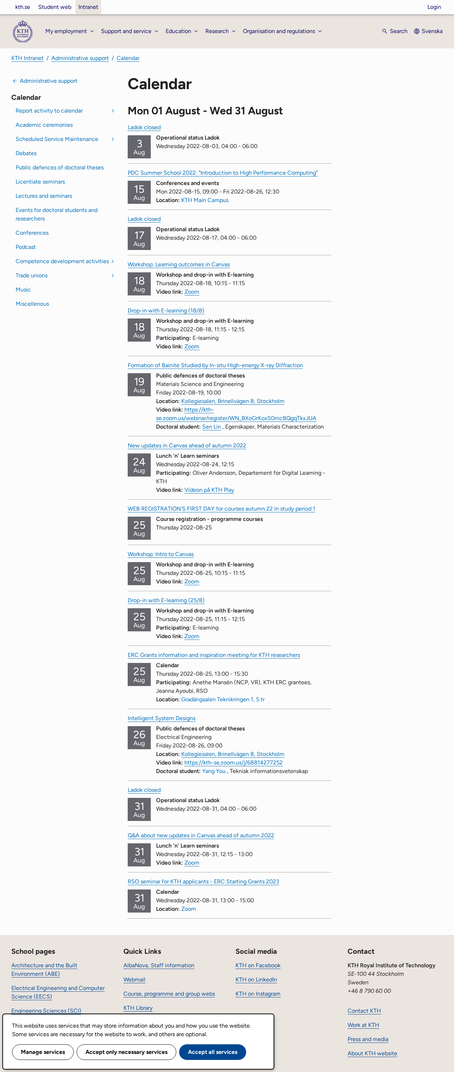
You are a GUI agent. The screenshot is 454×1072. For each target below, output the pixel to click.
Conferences (32, 232)
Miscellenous (32, 303)
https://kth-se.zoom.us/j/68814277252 (233, 762)
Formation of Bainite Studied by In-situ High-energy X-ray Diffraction (215, 365)
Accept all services (212, 1052)
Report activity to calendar (49, 110)
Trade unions (32, 275)
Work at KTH (363, 1025)
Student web (54, 7)
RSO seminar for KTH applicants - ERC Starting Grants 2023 (203, 881)
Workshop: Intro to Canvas (161, 554)
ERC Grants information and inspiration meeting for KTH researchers (214, 655)
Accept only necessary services (126, 1052)
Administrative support (80, 58)
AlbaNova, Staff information (158, 965)
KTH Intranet (27, 58)
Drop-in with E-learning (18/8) (166, 310)
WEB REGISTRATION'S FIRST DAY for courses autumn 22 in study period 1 (221, 508)
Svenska (432, 31)
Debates (26, 153)
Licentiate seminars (40, 181)
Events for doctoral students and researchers (57, 214)
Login (434, 7)
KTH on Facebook (258, 965)
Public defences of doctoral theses (60, 167)
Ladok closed (144, 127)
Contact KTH (364, 1010)
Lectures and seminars (44, 195)
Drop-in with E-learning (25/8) (166, 600)
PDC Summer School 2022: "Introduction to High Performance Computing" (223, 172)
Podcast (26, 247)
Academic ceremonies (44, 124)
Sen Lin (211, 426)
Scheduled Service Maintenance (57, 139)
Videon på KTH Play (209, 489)
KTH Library (138, 1008)
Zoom (191, 291)
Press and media (368, 1039)
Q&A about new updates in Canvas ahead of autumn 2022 (201, 835)
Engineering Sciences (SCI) (46, 1010)
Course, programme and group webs (169, 993)
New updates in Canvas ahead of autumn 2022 (187, 445)
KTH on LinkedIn (256, 979)
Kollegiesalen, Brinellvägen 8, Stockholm (232, 401)
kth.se (22, 7)
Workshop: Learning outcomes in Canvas (179, 264)
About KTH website (372, 1053)
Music (23, 289)
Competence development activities (62, 261)
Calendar (128, 58)
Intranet (88, 7)
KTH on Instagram (258, 993)
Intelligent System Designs (161, 718)
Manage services (43, 1052)
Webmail (134, 979)
